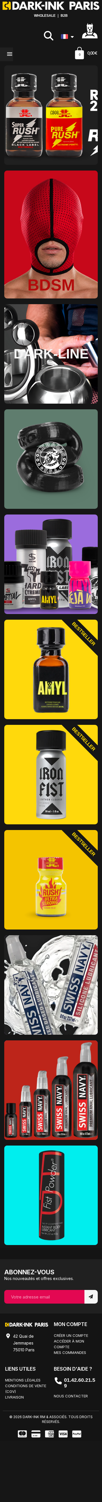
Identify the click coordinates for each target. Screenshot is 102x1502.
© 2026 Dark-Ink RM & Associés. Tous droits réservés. (51, 1419)
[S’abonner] (91, 1297)
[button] (48, 35)
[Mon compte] (89, 30)
